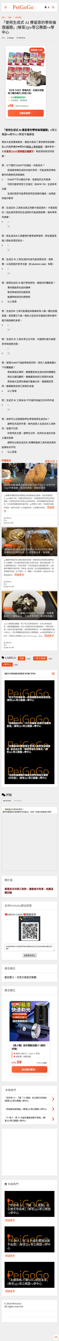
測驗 (9, 17)
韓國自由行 (8, 480)
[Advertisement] (29, 1153)
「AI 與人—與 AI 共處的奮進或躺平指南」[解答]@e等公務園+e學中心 (29, 1244)
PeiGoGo (23, 7)
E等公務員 (18, 17)
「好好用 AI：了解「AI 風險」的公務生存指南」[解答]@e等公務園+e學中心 (29, 1209)
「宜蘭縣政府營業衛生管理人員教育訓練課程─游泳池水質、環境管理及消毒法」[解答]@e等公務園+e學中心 (28, 749)
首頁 (3, 17)
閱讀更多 (19, 574)
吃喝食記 (6, 460)
